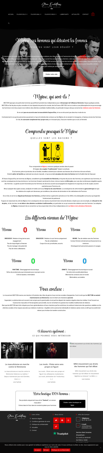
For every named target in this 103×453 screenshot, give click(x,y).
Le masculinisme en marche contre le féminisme (17, 365)
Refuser (46, 450)
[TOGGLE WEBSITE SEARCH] (9, 23)
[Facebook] (62, 420)
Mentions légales (37, 418)
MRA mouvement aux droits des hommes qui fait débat (86, 365)
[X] (56, 420)
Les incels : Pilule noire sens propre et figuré (51, 365)
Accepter (38, 450)
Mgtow (44, 166)
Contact (34, 430)
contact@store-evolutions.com (87, 427)
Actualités (35, 427)
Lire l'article (17, 382)
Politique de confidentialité (40, 424)
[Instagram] (68, 420)
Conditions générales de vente (41, 421)
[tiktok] (56, 426)
